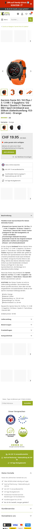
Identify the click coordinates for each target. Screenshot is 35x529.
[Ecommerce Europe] (23, 420)
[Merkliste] (26, 14)
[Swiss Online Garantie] (10, 420)
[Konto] (22, 14)
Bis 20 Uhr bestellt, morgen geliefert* (16, 502)
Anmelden (27, 403)
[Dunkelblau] (19, 127)
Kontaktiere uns (9, 516)
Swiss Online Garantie (12, 165)
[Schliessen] (31, 4)
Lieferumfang (6, 319)
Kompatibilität (6, 336)
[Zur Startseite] (5, 13)
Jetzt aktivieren (9, 152)
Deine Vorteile (8, 473)
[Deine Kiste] (31, 14)
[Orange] (4, 127)
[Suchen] (30, 19)
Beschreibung (6, 215)
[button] (4, 19)
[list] (17, 41)
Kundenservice (8, 508)
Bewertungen (6, 325)
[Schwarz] (11, 127)
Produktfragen (6, 330)
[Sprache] (18, 14)
